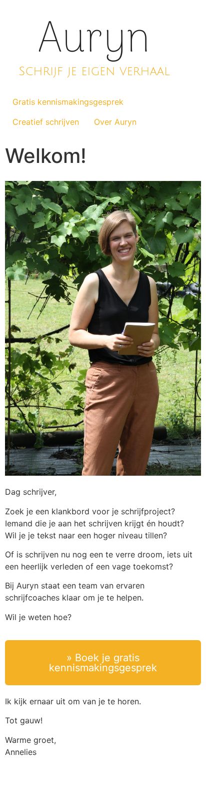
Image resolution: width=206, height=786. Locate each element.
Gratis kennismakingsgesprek (68, 102)
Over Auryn (115, 122)
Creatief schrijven (45, 122)
